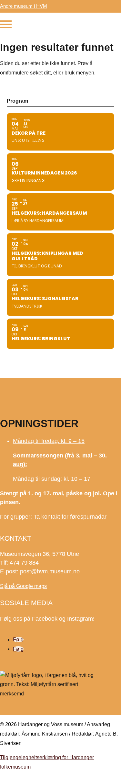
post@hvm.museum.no (50, 571)
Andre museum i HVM (23, 6)
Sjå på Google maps (23, 586)
